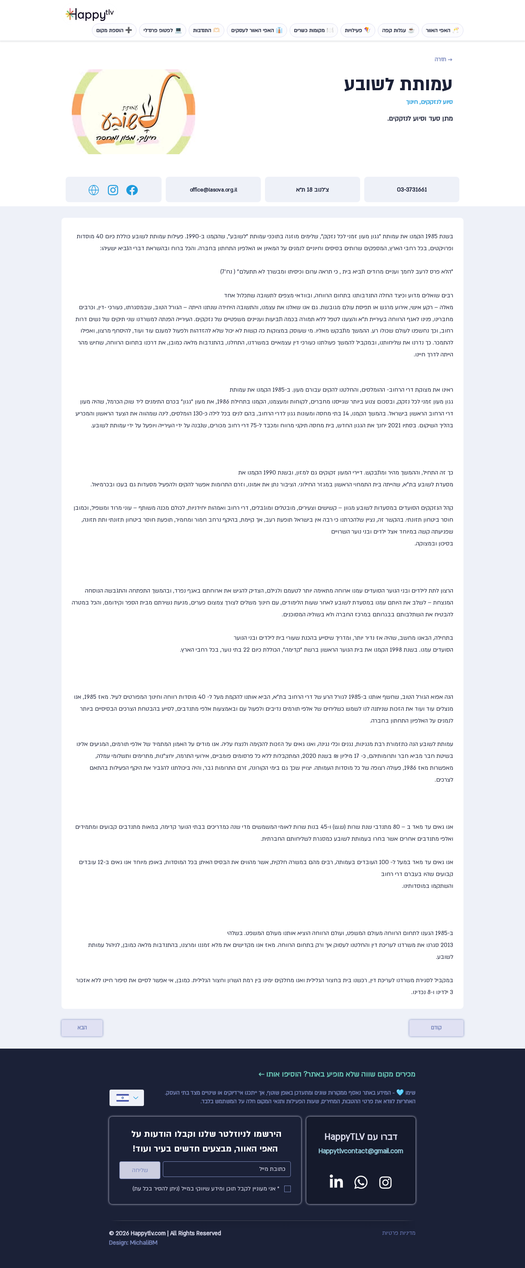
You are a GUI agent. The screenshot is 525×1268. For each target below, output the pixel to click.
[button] (431, 60)
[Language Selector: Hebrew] (127, 1098)
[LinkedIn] (336, 1182)
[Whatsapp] (361, 1182)
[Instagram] (385, 1182)
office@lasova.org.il (213, 190)
